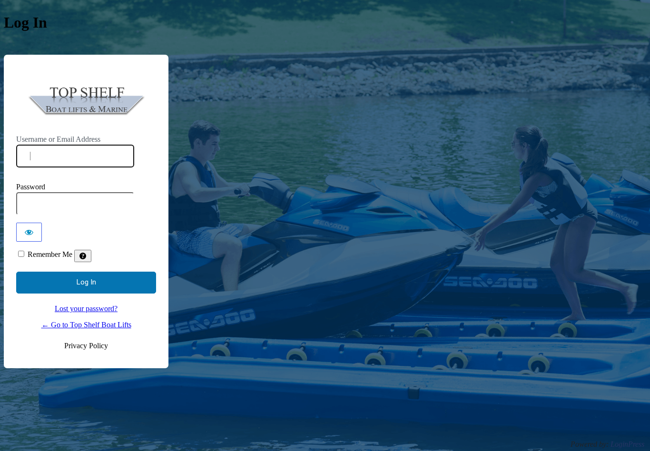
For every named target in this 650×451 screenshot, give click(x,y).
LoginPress (627, 444)
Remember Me (50, 254)
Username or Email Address (58, 139)
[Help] (82, 256)
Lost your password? (86, 308)
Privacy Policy (86, 346)
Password (30, 187)
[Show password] (29, 232)
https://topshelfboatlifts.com (88, 101)
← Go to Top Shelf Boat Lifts (86, 325)
